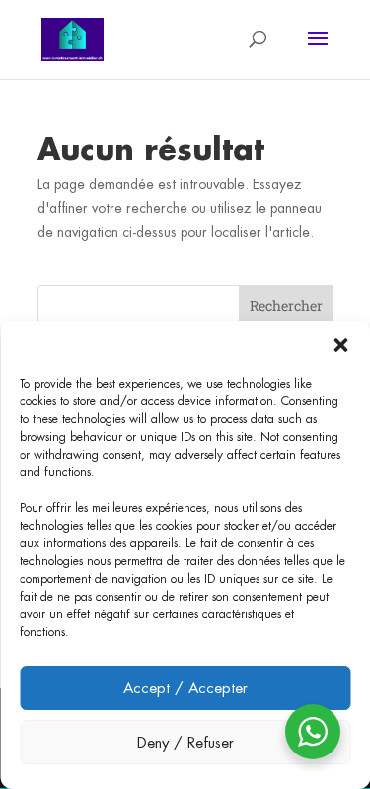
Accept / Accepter (185, 688)
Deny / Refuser (185, 742)
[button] (340, 345)
